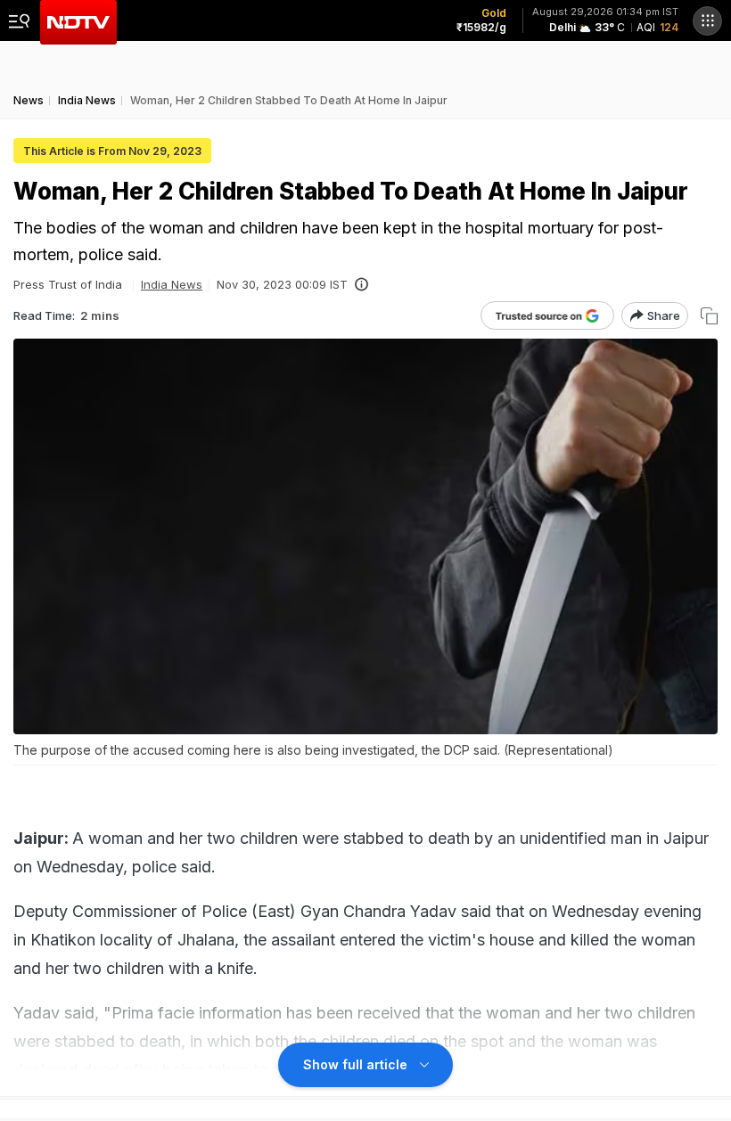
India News (171, 284)
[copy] (709, 315)
